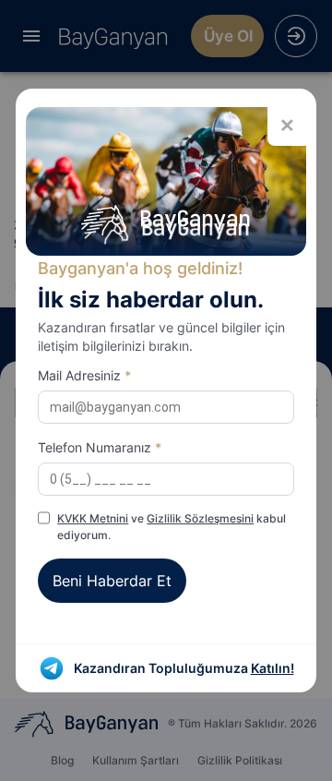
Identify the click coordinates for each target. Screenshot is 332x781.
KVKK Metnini (92, 518)
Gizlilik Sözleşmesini (200, 518)
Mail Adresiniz (84, 375)
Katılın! (272, 668)
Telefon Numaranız (99, 447)
